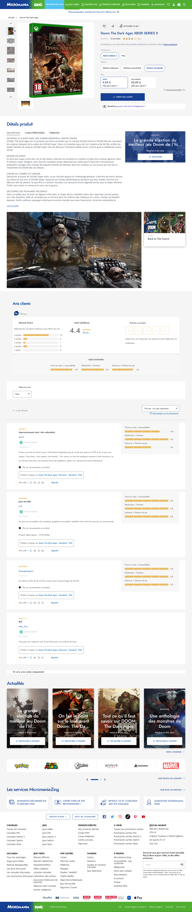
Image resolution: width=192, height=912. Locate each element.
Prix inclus (174, 90)
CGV (120, 907)
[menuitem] (54, 4)
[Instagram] (120, 816)
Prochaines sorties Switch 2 (127, 836)
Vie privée (169, 907)
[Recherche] (184, 4)
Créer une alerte (124, 97)
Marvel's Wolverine (159, 828)
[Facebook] (104, 816)
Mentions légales (155, 907)
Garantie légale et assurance (135, 907)
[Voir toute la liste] (168, 4)
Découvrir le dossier (29, 741)
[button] (54, 4)
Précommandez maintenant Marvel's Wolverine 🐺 (94, 11)
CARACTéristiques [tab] (34, 132)
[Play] (74, 250)
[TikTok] (128, 816)
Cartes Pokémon (86, 836)
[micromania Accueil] (24, 4)
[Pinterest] (135, 816)
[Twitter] (112, 816)
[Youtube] (143, 816)
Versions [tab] (54, 132)
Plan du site (180, 907)
